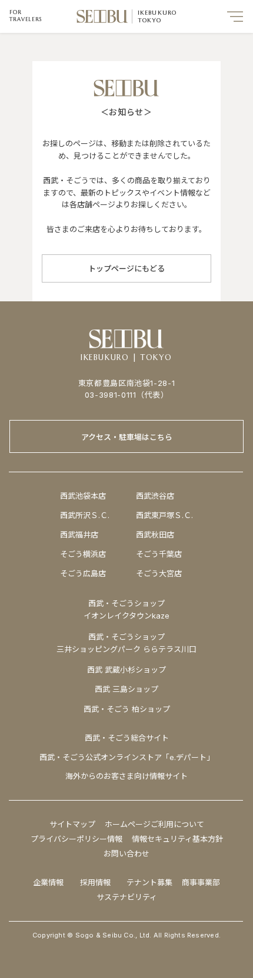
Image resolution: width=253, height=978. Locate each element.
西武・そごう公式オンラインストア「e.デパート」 (126, 757)
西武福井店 (79, 534)
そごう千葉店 (159, 554)
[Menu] (235, 16)
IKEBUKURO (157, 12)
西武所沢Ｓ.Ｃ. (84, 515)
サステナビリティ (126, 897)
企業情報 (48, 882)
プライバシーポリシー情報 (76, 838)
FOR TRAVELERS (25, 16)
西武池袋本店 (83, 495)
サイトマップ (72, 824)
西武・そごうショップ (126, 636)
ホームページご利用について (154, 824)
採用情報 (95, 882)
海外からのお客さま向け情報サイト (126, 776)
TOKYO (150, 20)
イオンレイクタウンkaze (126, 615)
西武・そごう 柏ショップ (127, 709)
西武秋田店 (155, 534)
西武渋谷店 (155, 495)
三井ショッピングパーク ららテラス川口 (126, 649)
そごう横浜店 (83, 554)
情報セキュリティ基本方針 (177, 838)
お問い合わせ (126, 853)
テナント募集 (149, 882)
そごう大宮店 (159, 573)
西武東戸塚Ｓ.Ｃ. (164, 515)
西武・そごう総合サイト (127, 737)
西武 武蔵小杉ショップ (126, 669)
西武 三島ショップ (126, 689)
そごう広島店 (83, 573)
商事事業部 (201, 882)
